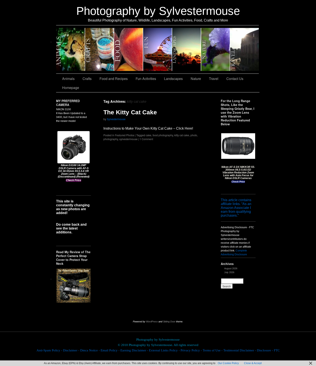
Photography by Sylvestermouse (158, 11)
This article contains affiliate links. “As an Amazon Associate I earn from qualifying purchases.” (236, 207)
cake (148, 135)
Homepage (70, 87)
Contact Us (234, 78)
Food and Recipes (128, 49)
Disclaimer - (71, 350)
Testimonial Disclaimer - (240, 350)
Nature (215, 49)
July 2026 (229, 272)
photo (193, 135)
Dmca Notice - (90, 350)
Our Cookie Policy (228, 363)
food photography (163, 135)
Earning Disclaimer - (134, 350)
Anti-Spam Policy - (50, 350)
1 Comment (146, 139)
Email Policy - (110, 350)
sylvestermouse (128, 139)
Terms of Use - (213, 350)
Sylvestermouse (116, 119)
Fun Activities (157, 49)
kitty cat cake (181, 135)
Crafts (99, 49)
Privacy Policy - (192, 350)
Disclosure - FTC (268, 350)
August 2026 (230, 268)
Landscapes (186, 49)
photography (110, 139)
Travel (244, 49)
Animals (70, 49)
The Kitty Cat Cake (130, 112)
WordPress (152, 321)
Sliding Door (169, 321)
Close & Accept (253, 363)
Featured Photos (124, 135)
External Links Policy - (165, 350)
